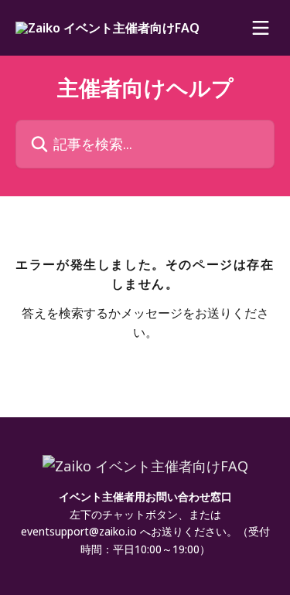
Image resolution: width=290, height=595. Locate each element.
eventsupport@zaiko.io (79, 531)
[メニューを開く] (261, 28)
